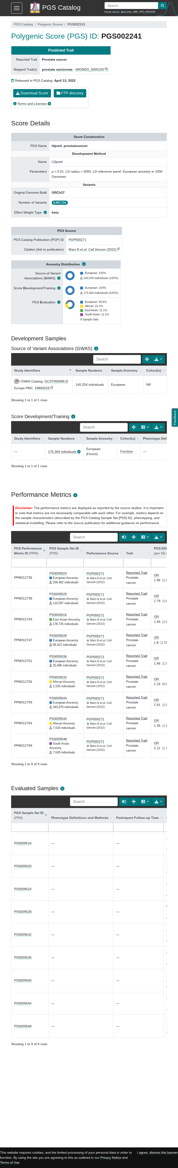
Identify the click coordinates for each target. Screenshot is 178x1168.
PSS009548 (58, 739)
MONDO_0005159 (90, 69)
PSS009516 (58, 615)
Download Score (34, 93)
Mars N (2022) (92, 249)
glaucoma (126, 11)
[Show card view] (124, 537)
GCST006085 (54, 381)
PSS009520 (58, 594)
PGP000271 (77, 240)
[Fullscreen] (147, 359)
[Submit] (162, 5)
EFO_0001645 (147, 11)
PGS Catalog (23, 24)
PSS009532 (58, 677)
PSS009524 (58, 573)
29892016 (42, 388)
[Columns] (145, 427)
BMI (135, 11)
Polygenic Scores (50, 24)
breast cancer (112, 11)
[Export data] (158, 359)
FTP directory (71, 93)
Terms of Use (9, 1162)
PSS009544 (58, 698)
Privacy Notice (110, 1157)
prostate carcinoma (57, 69)
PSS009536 (58, 656)
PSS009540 (58, 719)
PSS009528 (58, 635)
